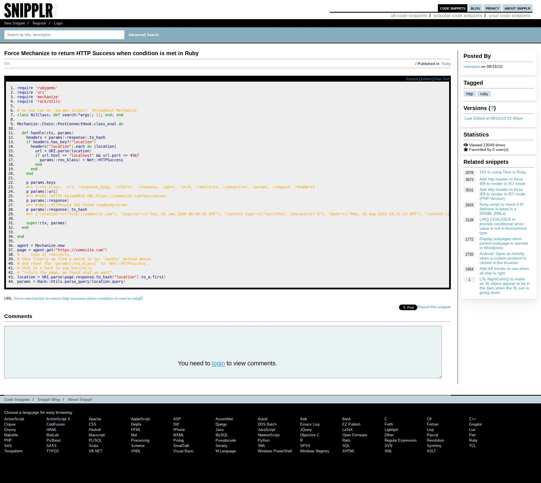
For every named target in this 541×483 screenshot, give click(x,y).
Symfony (434, 446)
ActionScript (14, 419)
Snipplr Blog (49, 399)
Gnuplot (475, 424)
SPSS (305, 446)
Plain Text (441, 79)
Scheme (138, 446)
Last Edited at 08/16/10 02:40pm (494, 118)
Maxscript (97, 435)
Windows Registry (314, 451)
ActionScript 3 (58, 419)
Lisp (430, 430)
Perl (472, 435)
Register (39, 23)
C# (429, 419)
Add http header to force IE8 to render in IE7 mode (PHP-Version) (503, 194)
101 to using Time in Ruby (503, 172)
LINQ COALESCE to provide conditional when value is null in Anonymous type (503, 226)
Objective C (309, 435)
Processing (140, 440)
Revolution (435, 440)
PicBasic (53, 440)
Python (263, 440)
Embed (426, 79)
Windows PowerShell (275, 451)
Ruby (446, 63)
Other (389, 435)
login (218, 363)
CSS (92, 424)
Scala (93, 446)
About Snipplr (80, 399)
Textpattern (13, 451)
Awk (303, 419)
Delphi (136, 424)
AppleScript (140, 419)
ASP (177, 419)
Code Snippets (17, 399)
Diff (176, 424)
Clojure (9, 424)
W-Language (226, 451)
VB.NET (95, 451)
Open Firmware (354, 435)
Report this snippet (434, 307)
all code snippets (409, 15)
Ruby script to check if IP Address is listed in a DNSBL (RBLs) (502, 209)
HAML (51, 430)
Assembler (224, 419)
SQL (346, 446)
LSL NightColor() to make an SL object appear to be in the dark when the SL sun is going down (505, 286)
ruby (484, 93)
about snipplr (517, 8)
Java (219, 430)
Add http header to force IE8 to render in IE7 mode (503, 181)
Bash (346, 419)
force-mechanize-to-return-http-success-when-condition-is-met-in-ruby (77, 298)
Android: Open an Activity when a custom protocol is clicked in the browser (503, 258)
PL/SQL (95, 440)
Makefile (11, 435)
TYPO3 (52, 451)
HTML (136, 430)
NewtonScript (269, 435)
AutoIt (263, 419)
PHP (8, 440)
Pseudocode (226, 440)
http (469, 93)
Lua (472, 430)
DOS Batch (267, 424)
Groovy (10, 430)
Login (58, 23)
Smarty (221, 446)
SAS (8, 446)
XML (388, 451)
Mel (134, 435)
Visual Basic (183, 451)
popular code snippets (458, 15)
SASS (51, 446)
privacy (492, 8)
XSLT (431, 451)
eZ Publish (351, 424)
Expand (412, 79)
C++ (472, 419)
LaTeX (347, 430)
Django (221, 424)
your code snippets (509, 15)
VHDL (136, 451)
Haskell (95, 430)
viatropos (472, 66)
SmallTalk (181, 446)
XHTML (348, 451)
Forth (389, 424)
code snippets (452, 8)
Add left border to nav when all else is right (504, 270)
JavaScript (266, 430)
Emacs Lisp (310, 424)
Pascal (432, 435)
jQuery (306, 430)
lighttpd (391, 430)
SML (261, 446)
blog (475, 8)
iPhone (179, 430)
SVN (388, 446)
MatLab (52, 435)
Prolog (178, 440)
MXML (178, 435)
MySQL (222, 435)
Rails (346, 440)
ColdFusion (55, 424)
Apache (95, 419)
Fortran (432, 424)
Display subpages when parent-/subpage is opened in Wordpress (504, 243)
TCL (472, 446)
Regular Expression (400, 440)
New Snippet (14, 23)
